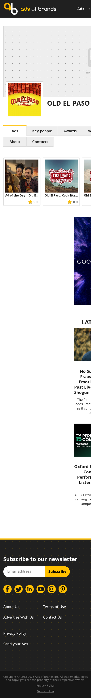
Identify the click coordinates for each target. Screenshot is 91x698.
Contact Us (52, 618)
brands (38, 8)
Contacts (40, 142)
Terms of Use (54, 607)
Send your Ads (15, 644)
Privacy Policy (14, 634)
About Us (11, 607)
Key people (42, 131)
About (14, 142)
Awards (70, 131)
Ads (80, 9)
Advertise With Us (18, 618)
